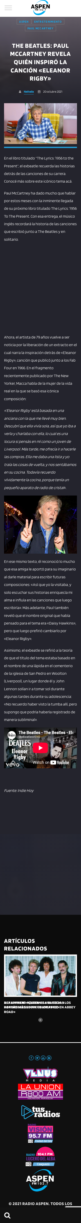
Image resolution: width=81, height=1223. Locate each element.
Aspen (24, 21)
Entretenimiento (48, 21)
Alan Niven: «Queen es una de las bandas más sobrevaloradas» (34, 1004)
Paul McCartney (40, 28)
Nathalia (29, 91)
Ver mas (40, 975)
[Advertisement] (40, 287)
